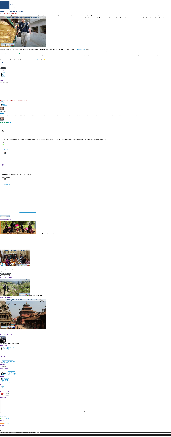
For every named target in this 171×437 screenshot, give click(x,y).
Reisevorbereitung (20, 100)
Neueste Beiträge (4, 105)
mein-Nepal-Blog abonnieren (5, 273)
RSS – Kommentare (6, 418)
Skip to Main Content (3, 0)
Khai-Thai (3, 13)
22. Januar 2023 (6, 184)
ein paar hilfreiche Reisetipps (35, 59)
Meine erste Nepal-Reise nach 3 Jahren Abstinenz (7, 350)
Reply (7, 149)
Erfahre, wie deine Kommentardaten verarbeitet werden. (27, 212)
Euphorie (9, 100)
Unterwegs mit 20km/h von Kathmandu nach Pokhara (10, 124)
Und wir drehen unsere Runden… (7, 125)
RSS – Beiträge (5, 416)
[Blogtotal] (13, 422)
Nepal (12, 100)
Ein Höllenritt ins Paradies (5, 362)
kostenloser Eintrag (6, 423)
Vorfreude (25, 100)
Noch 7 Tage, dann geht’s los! (5, 349)
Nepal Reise (15, 100)
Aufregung (2, 100)
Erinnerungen (6, 100)
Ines (3, 167)
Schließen (1, 435)
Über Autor (3, 104)
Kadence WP (14, 428)
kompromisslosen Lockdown (81, 49)
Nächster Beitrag (3, 102)
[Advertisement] (27, 93)
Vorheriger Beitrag (3, 101)
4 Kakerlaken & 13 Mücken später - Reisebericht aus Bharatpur (9, 361)
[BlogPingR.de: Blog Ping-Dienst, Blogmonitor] (23, 422)
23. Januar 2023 (4, 149)
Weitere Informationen (32, 432)
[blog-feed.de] (2, 423)
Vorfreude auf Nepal (14, 13)
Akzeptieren (38, 432)
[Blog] (2, 422)
